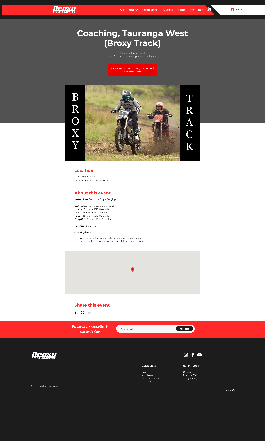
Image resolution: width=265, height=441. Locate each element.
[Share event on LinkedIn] (89, 312)
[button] (200, 9)
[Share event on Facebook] (75, 312)
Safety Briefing (190, 378)
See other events (132, 71)
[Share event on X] (82, 312)
